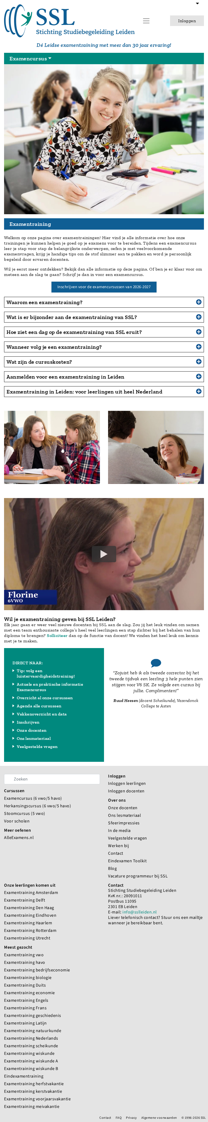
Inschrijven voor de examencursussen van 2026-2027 (104, 287)
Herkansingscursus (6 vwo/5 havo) (37, 806)
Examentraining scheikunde (31, 1046)
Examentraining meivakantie (31, 1106)
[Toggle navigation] (197, 6)
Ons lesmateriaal (34, 738)
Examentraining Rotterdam (30, 930)
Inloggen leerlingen (127, 783)
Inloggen (187, 20)
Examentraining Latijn (25, 1023)
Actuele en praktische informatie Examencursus (50, 687)
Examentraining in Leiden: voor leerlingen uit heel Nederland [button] (84, 392)
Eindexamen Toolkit (127, 861)
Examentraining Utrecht (27, 938)
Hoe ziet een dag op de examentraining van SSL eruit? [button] (74, 332)
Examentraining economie (29, 993)
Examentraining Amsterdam (31, 892)
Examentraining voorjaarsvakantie (37, 1099)
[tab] (104, 302)
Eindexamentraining (23, 1076)
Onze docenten (32, 730)
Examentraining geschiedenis (32, 1015)
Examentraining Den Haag (29, 907)
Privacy (131, 1118)
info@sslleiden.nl (139, 912)
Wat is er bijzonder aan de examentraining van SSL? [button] (71, 317)
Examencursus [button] (28, 58)
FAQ (119, 1118)
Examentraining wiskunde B (31, 1068)
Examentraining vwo (24, 955)
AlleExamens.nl (19, 837)
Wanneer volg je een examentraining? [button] (54, 347)
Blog (112, 868)
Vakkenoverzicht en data (42, 714)
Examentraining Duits (25, 985)
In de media (119, 830)
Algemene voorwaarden (159, 1118)
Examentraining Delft (24, 900)
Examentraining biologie (28, 977)
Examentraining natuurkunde (32, 1030)
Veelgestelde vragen (37, 746)
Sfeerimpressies (124, 823)
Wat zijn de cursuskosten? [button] (39, 362)
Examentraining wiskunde (29, 1053)
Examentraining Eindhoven (30, 915)
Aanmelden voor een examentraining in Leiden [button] (65, 377)
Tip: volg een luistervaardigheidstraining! (46, 673)
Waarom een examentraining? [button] (44, 302)
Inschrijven (28, 722)
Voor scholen (17, 821)
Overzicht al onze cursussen (45, 697)
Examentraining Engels (26, 1000)
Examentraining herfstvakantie (34, 1084)
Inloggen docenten (126, 791)
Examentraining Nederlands (31, 1038)
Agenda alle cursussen (39, 705)
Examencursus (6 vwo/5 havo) (33, 798)
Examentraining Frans (25, 1008)
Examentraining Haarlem (28, 923)
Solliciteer (57, 635)
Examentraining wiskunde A (31, 1061)
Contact (115, 853)
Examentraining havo (24, 962)
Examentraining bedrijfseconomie (37, 970)
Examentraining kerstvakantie (33, 1091)
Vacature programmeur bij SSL (138, 876)
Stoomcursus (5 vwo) (24, 813)
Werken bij (118, 845)
